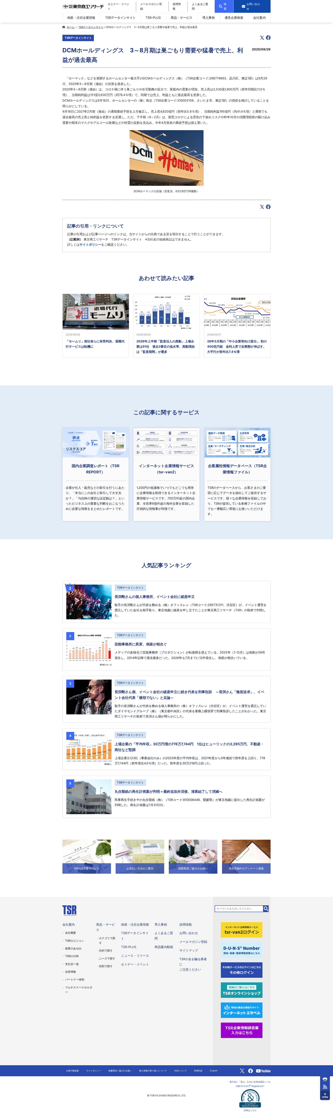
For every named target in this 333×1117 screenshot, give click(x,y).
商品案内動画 (164, 947)
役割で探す (106, 966)
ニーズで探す (107, 958)
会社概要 (70, 932)
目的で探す (106, 950)
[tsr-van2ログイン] (241, 930)
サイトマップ (188, 950)
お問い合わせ (188, 933)
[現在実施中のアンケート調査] (246, 856)
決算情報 (70, 971)
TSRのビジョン (74, 940)
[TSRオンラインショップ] (241, 990)
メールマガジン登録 (193, 942)
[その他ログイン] (241, 970)
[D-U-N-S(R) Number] (241, 950)
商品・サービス (181, 18)
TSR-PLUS (153, 18)
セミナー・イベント (135, 964)
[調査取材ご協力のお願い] (193, 856)
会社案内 (259, 18)
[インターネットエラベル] (241, 1010)
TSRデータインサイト (120, 18)
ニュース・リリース (135, 955)
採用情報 (185, 924)
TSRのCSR (71, 956)
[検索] (266, 908)
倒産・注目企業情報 (81, 18)
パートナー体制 (74, 979)
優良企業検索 (234, 18)
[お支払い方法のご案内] (140, 856)
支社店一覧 (72, 964)
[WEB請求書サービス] (86, 856)
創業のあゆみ (73, 948)
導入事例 (208, 18)
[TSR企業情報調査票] (241, 1030)
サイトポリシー (90, 244)
